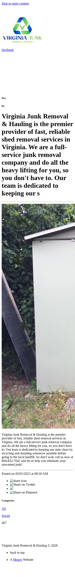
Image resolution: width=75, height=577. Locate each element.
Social (6, 515)
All (4, 508)
